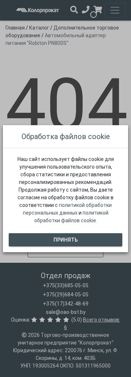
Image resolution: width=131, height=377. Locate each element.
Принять (65, 239)
